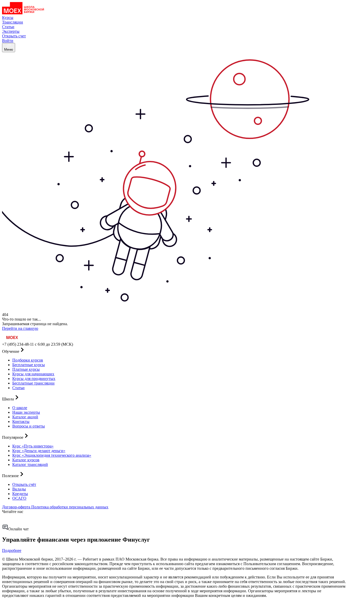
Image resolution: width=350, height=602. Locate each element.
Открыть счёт (24, 484)
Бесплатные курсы (28, 365)
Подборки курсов (27, 360)
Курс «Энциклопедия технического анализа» (51, 455)
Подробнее (11, 550)
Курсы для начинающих (33, 374)
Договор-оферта (16, 507)
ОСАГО (19, 498)
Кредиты (20, 493)
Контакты (20, 421)
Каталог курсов (25, 460)
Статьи (18, 388)
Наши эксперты (26, 412)
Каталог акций (25, 417)
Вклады (19, 489)
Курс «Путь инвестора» (33, 446)
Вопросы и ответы (28, 426)
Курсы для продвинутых (33, 378)
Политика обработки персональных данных (69, 507)
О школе (19, 408)
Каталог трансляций (30, 464)
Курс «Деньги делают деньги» (38, 450)
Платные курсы (26, 369)
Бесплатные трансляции (33, 383)
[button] (175, 350)
